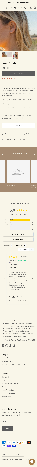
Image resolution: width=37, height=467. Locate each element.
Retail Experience (8, 361)
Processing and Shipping (10, 384)
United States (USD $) (11, 454)
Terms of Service (8, 400)
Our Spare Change (11, 459)
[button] (21, 301)
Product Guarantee (8, 393)
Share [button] (13, 297)
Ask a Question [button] (19, 239)
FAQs (3, 380)
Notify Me (18, 73)
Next (32, 278)
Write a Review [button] (19, 234)
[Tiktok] (10, 345)
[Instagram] (6, 345)
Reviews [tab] (7, 245)
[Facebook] (3, 345)
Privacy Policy (6, 397)
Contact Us (5, 377)
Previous (5, 278)
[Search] (7, 7)
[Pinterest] (14, 345)
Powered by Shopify (23, 459)
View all (18, 157)
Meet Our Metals (8, 390)
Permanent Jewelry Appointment (13, 364)
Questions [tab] (19, 245)
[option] (18, 31)
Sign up (7, 428)
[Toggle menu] (2, 7)
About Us (5, 358)
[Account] (30, 7)
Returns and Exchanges (10, 387)
